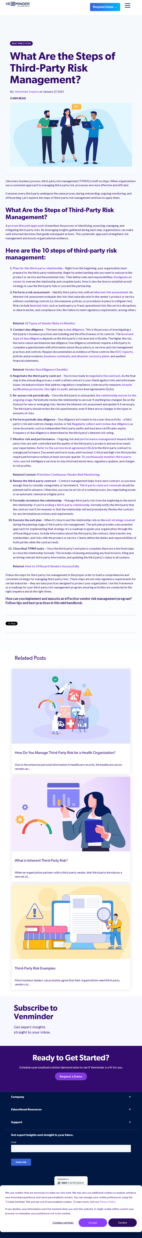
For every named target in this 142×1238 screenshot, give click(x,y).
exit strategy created (120, 520)
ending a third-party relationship (67, 504)
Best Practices (21, 43)
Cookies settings (63, 1222)
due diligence (75, 329)
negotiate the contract (104, 375)
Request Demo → (105, 7)
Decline (122, 1222)
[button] (131, 1141)
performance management (98, 439)
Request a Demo (71, 1076)
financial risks (39, 305)
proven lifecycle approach (26, 225)
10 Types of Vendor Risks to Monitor (50, 323)
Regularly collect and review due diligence (100, 423)
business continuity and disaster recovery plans (76, 356)
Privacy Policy (107, 1201)
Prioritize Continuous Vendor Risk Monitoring (68, 474)
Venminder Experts (27, 91)
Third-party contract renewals (100, 485)
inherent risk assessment (111, 292)
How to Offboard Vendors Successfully (52, 566)
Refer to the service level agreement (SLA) (65, 448)
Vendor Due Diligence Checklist (46, 369)
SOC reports (124, 351)
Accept (93, 1222)
